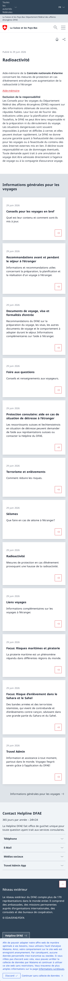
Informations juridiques (51, 968)
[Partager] (63, 39)
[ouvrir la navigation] (63, 27)
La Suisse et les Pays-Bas (23, 27)
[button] (62, 884)
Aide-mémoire (11, 90)
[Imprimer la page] (56, 39)
